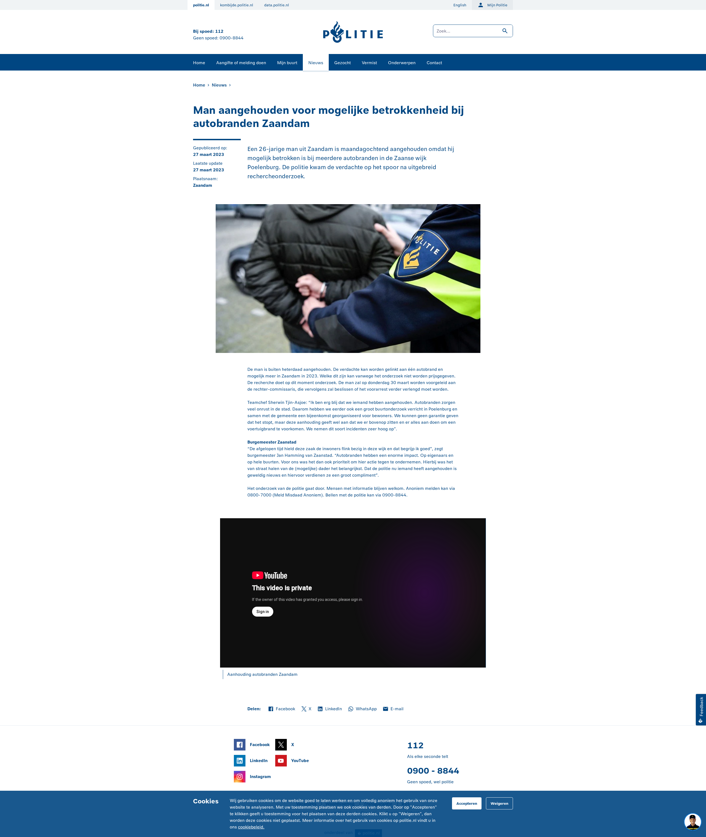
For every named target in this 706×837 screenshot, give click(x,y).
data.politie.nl (276, 5)
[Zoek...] (473, 34)
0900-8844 (232, 37)
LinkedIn (329, 709)
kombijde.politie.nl (236, 5)
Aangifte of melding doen (241, 62)
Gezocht (342, 62)
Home (199, 62)
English (459, 5)
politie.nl (201, 5)
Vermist (369, 62)
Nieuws (315, 62)
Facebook (281, 709)
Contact (434, 62)
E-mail (392, 709)
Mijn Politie (497, 5)
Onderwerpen (402, 62)
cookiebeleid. (251, 827)
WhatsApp (362, 709)
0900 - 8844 (433, 770)
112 (219, 31)
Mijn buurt (287, 62)
